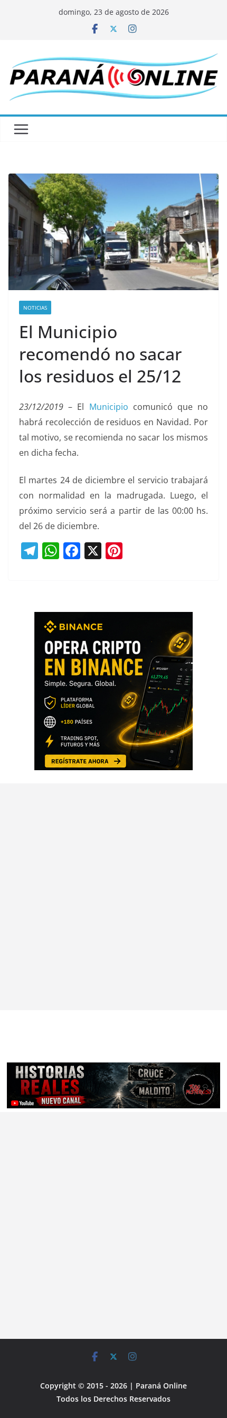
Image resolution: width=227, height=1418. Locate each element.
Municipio (108, 407)
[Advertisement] (113, 896)
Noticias (35, 307)
